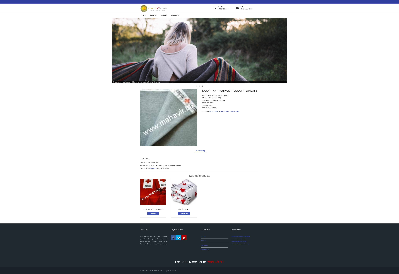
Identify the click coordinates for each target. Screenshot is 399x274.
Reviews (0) (200, 151)
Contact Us (175, 15)
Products (163, 15)
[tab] (200, 151)
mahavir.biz (215, 262)
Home (144, 15)
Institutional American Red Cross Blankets (224, 111)
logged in (153, 168)
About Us (153, 15)
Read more (153, 213)
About (203, 241)
